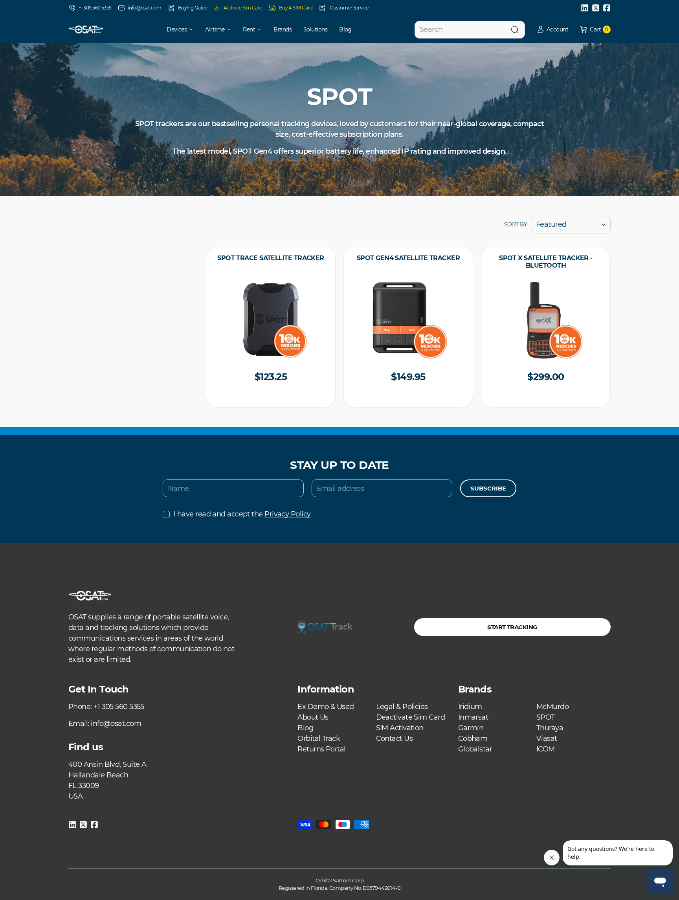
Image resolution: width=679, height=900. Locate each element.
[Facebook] (607, 8)
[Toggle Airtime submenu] (231, 29)
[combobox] (470, 30)
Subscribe (488, 488)
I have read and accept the (242, 514)
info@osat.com (144, 8)
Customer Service (349, 8)
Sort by (515, 224)
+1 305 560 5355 (95, 8)
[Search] (515, 30)
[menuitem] (175, 29)
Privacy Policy (287, 514)
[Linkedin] (585, 8)
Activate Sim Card (243, 8)
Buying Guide (192, 8)
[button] (552, 30)
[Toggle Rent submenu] (262, 29)
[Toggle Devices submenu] (193, 29)
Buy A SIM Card (295, 8)
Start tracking (512, 627)
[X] (596, 8)
